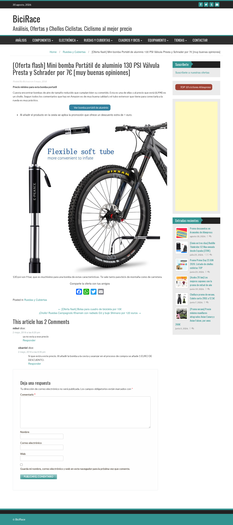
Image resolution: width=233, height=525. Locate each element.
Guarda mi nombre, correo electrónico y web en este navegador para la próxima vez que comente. (75, 468)
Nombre (24, 431)
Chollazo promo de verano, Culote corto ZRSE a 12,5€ (202, 296)
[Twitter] (206, 4)
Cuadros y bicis (129, 40)
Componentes (41, 40)
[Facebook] (201, 4)
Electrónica (67, 40)
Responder (29, 340)
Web (23, 453)
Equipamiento (157, 40)
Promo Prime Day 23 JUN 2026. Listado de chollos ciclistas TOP (201, 264)
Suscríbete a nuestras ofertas (192, 72)
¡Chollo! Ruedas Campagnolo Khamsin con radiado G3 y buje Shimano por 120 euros (90, 313)
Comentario (27, 394)
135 (207, 254)
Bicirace (26, 81)
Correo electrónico (31, 442)
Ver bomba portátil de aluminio (91, 107)
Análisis (21, 40)
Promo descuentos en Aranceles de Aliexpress (201, 230)
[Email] (217, 4)
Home (53, 52)
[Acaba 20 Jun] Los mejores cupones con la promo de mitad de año (201, 281)
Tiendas (179, 40)
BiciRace (26, 18)
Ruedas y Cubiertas (97, 40)
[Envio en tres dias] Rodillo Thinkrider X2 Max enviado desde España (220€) (202, 246)
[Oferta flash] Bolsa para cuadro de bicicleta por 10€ (90, 309)
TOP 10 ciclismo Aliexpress (195, 87)
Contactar (200, 40)
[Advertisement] (196, 156)
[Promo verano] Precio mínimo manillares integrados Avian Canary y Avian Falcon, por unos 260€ (194, 316)
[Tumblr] (211, 4)
